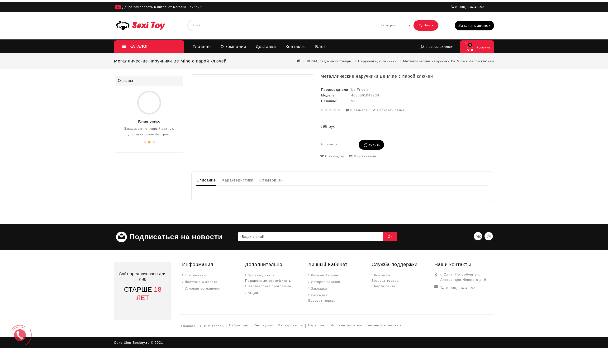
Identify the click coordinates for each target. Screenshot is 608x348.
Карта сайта (384, 286)
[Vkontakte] (478, 236)
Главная (202, 46)
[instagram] (488, 236)
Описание (206, 180)
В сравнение (364, 156)
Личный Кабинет (325, 275)
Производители (261, 275)
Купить (374, 145)
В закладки (334, 156)
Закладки (319, 288)
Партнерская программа (269, 286)
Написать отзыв (391, 110)
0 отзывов (359, 110)
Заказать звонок (474, 26)
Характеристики (237, 180)
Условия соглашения (203, 288)
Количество (330, 144)
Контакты (295, 46)
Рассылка (319, 295)
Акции (253, 293)
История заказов (325, 282)
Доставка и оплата (201, 282)
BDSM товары (212, 326)
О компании (233, 46)
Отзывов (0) (271, 180)
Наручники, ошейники (377, 61)
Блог (320, 46)
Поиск (428, 25)
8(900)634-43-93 (460, 288)
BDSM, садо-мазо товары (329, 61)
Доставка (266, 46)
